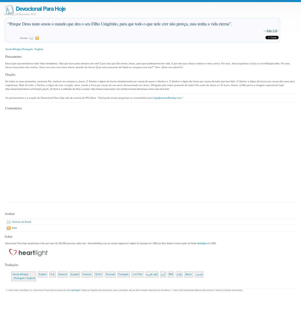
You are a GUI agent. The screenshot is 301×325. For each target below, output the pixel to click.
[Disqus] (150, 156)
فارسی (199, 274)
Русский (110, 274)
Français (87, 274)
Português (123, 274)
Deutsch (63, 274)
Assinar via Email (21, 222)
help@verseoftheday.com (167, 97)
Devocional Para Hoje (40, 8)
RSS (14, 228)
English (42, 274)
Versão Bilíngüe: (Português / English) (23, 276)
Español (75, 274)
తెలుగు (189, 274)
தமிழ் (179, 274)
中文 (52, 274)
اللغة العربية (151, 274)
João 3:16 (272, 30)
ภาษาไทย (137, 274)
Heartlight (201, 243)
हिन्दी (171, 274)
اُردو (163, 274)
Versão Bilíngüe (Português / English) (24, 49)
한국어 (98, 274)
